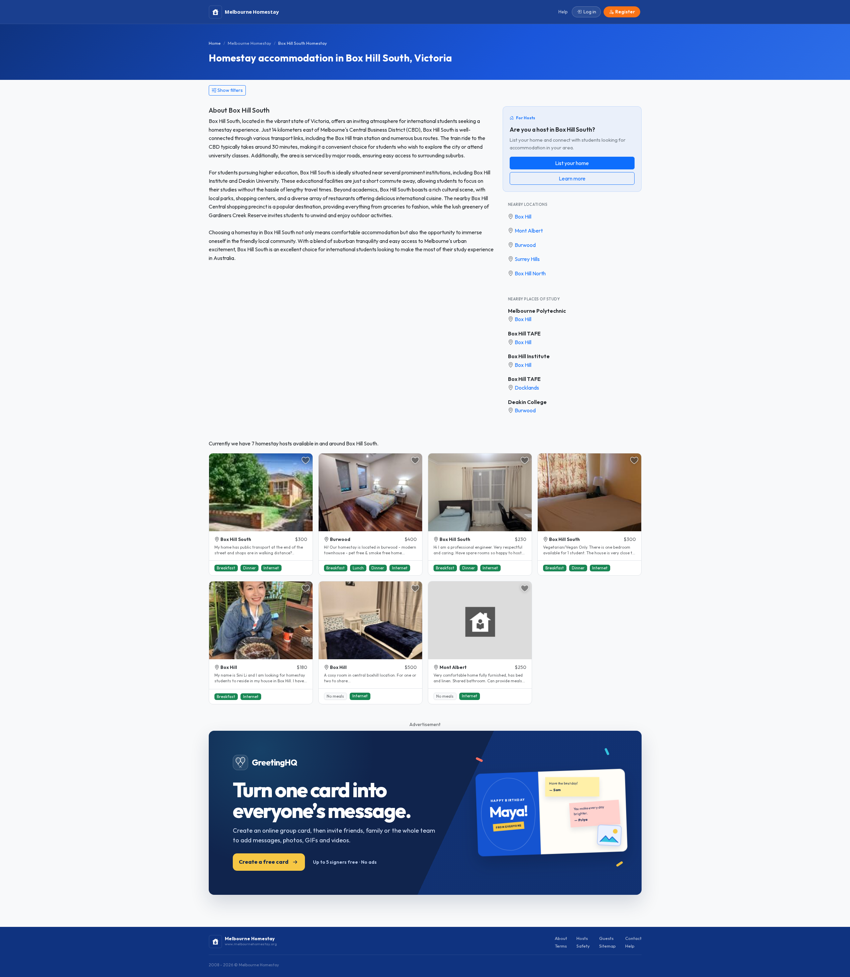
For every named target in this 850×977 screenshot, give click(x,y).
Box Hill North (530, 273)
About (561, 938)
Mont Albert (529, 230)
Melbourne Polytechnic (537, 310)
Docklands (527, 387)
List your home (572, 163)
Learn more (572, 178)
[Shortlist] (306, 460)
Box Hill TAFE (524, 333)
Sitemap (607, 946)
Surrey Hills (527, 259)
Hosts (582, 938)
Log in (589, 12)
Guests (606, 938)
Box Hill (523, 216)
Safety (583, 946)
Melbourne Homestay (249, 43)
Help (630, 946)
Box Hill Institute (529, 356)
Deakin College (527, 402)
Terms (561, 946)
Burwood (525, 245)
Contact (633, 938)
